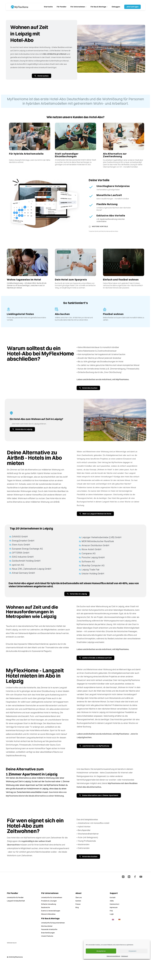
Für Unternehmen (77, 7)
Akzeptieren (101, 951)
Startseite (48, 7)
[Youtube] (141, 876)
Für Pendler (61, 7)
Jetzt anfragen (132, 7)
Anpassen (132, 951)
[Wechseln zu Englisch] (113, 919)
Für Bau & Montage (98, 7)
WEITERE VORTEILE (100, 226)
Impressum (124, 956)
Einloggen (116, 7)
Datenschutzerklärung (113, 956)
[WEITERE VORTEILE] (90, 227)
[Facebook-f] (135, 876)
